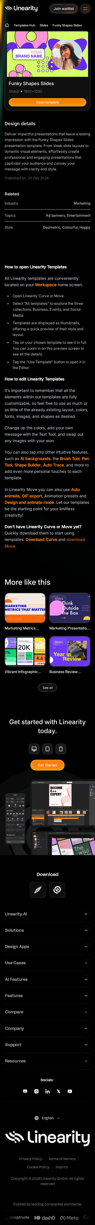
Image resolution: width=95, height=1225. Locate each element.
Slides (44, 25)
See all (48, 688)
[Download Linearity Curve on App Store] (38, 890)
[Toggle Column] (86, 914)
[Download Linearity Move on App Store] (57, 890)
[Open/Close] (85, 8)
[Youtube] (69, 1091)
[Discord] (25, 1091)
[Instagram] (36, 1091)
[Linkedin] (47, 1091)
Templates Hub (24, 25)
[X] (58, 1091)
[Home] (21, 8)
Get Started (47, 765)
